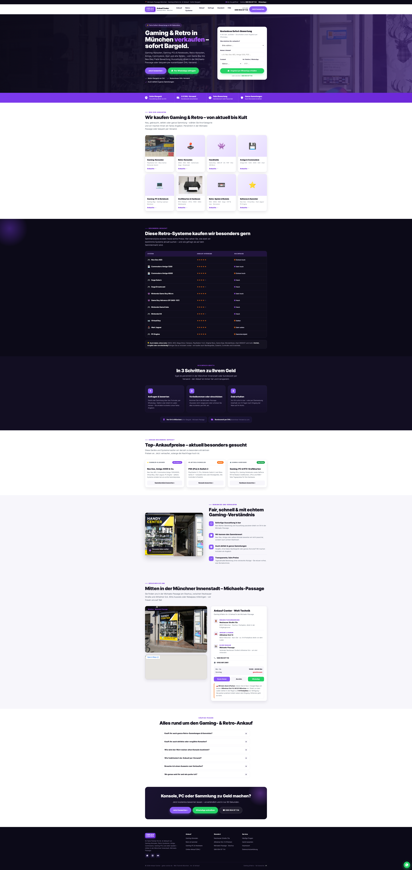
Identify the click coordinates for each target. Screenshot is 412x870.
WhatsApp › (262, 2)
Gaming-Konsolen (192, 838)
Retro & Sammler (191, 842)
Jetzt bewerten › (155, 71)
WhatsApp (256, 679)
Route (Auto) (221, 679)
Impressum (246, 846)
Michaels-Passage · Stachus (224, 846)
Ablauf (201, 8)
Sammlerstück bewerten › (165, 483)
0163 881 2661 (222, 663)
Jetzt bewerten (258, 9)
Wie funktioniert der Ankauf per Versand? (205, 758)
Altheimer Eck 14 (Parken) (223, 842)
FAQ (229, 8)
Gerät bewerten (247, 842)
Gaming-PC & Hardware (194, 846)
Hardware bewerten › (247, 483)
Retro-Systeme (188, 9)
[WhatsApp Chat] (407, 865)
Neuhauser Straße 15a (222, 838)
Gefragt (211, 8)
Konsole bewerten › (205, 483)
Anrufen (239, 679)
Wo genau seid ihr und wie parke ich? (205, 774)
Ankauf (179, 8)
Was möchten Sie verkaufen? (230, 41)
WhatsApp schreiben (205, 810)
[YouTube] (158, 855)
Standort (220, 8)
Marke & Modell (225, 50)
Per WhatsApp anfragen (185, 71)
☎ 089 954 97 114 (231, 810)
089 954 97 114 (251, 2)
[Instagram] (152, 855)
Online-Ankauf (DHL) (193, 849)
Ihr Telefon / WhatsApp (251, 59)
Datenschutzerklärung (250, 849)
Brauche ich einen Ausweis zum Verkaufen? (205, 766)
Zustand (223, 59)
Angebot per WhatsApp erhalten (243, 71)
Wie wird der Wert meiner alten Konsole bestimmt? (205, 749)
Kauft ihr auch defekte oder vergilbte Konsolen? (205, 741)
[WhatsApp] (147, 855)
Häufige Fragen (247, 838)
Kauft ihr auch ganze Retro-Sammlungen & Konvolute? (205, 733)
